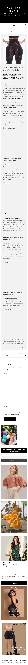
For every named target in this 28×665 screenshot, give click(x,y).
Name (5, 393)
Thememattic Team (21, 662)
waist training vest (9, 78)
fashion (12, 74)
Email (5, 399)
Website (5, 406)
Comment (6, 373)
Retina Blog (9, 662)
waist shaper (12, 75)
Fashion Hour (14, 9)
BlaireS (5, 74)
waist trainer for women (16, 77)
